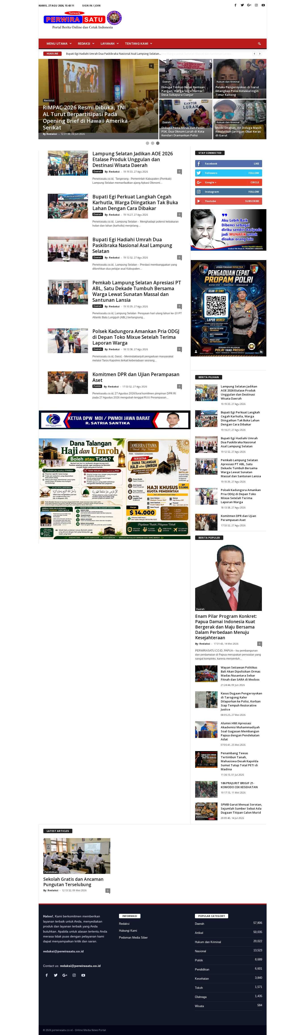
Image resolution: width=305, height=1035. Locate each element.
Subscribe (252, 201)
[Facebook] (235, 5)
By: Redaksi (112, 171)
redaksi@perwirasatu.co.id (80, 966)
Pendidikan (51, 872)
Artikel (199, 933)
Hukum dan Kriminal (228, 81)
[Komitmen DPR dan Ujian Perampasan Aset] (68, 382)
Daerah (167, 81)
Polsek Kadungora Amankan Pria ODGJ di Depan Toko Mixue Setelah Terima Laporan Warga (135, 337)
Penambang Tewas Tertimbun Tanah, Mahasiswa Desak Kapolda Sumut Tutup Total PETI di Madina (239, 761)
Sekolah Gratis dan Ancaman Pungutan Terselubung (73, 881)
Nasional (49, 100)
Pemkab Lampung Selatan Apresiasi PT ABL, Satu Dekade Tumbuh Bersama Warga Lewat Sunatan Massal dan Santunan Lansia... (147, 54)
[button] (260, 44)
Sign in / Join (91, 5)
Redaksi (124, 923)
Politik (97, 386)
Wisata (199, 1006)
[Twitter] (242, 5)
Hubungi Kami (128, 930)
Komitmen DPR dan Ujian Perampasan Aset (136, 377)
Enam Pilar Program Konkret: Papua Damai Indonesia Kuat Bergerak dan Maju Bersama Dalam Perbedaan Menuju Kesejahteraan (226, 627)
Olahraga (201, 997)
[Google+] (249, 5)
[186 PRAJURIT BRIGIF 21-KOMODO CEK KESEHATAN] (206, 789)
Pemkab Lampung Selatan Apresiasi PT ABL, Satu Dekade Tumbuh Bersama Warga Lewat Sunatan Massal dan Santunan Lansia (136, 291)
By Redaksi (50, 133)
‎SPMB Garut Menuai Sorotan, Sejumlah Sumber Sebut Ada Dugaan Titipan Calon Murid (241, 808)
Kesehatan (202, 978)
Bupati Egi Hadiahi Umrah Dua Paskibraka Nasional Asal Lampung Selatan (132, 245)
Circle (255, 182)
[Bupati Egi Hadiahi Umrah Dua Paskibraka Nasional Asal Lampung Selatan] (68, 249)
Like (256, 163)
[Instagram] (256, 5)
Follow (254, 173)
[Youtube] (263, 5)
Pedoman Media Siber (133, 937)
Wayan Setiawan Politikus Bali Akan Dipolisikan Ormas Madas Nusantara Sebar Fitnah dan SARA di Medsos (240, 673)
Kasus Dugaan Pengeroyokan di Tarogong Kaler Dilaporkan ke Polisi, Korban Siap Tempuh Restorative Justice (241, 701)
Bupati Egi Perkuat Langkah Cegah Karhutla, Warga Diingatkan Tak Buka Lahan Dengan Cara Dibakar (135, 202)
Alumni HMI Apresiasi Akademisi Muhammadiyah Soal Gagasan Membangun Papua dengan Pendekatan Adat (240, 731)
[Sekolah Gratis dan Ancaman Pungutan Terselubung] (76, 856)
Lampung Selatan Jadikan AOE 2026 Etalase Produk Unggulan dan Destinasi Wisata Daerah (132, 159)
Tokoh (199, 987)
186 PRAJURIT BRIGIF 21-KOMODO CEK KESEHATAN (239, 785)
